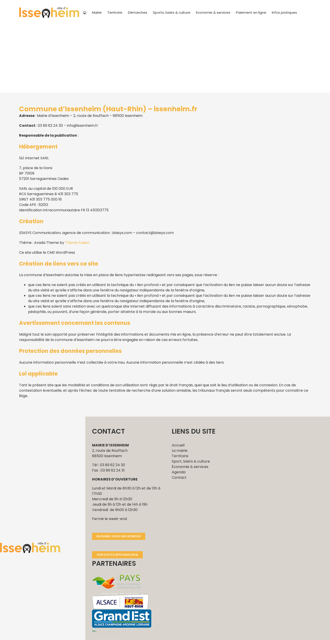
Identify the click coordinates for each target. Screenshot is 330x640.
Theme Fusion (77, 242)
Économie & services (190, 466)
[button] (304, 12)
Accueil (178, 445)
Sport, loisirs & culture (191, 461)
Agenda (178, 472)
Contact (179, 477)
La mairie (179, 450)
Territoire (180, 456)
